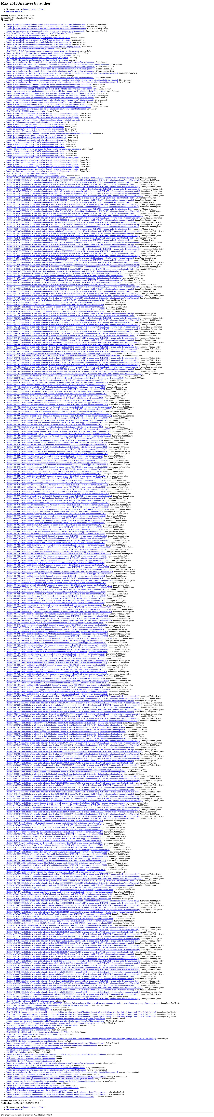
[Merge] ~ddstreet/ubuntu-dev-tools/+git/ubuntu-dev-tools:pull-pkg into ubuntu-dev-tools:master (43, 149)
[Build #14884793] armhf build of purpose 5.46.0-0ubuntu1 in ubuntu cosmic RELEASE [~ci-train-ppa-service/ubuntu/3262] (55, 578)
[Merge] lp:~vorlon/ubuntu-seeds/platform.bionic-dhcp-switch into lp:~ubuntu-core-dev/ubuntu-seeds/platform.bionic (52, 89)
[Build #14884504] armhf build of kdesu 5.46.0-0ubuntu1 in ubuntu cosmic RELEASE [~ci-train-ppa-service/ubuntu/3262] (54, 440)
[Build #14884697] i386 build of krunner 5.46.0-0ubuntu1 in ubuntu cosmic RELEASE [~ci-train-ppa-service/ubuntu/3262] (55, 396)
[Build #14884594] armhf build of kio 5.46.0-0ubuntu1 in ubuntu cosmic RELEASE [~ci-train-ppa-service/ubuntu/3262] (53, 478)
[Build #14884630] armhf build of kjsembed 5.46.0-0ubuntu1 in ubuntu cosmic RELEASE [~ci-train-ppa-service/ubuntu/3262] (56, 491)
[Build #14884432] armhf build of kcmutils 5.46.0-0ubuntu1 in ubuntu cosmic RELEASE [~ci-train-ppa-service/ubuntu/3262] (55, 389)
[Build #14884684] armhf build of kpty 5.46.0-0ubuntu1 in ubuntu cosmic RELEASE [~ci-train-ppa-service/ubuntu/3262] (54, 527)
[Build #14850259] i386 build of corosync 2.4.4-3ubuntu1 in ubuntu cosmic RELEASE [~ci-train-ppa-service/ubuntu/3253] (55, 302)
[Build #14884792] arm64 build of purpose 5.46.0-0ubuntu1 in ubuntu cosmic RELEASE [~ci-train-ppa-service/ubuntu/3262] (55, 576)
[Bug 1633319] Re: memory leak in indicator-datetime (27, 35)
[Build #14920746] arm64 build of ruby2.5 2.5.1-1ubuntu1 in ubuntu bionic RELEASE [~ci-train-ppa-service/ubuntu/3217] (54, 830)
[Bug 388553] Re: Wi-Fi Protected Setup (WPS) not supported (30, 1056)
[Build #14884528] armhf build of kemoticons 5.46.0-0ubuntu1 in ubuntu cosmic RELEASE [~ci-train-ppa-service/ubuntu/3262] (56, 449)
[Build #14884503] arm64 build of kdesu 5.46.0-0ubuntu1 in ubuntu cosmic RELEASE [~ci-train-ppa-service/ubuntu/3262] (55, 438)
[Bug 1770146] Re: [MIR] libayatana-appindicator (26, 111)
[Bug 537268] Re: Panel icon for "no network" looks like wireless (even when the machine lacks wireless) (48, 1005)
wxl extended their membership (18, 1050)
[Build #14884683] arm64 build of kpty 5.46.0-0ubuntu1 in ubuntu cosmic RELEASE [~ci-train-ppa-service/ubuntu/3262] (54, 525)
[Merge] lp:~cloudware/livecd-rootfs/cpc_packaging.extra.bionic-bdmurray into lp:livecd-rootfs (43, 120)
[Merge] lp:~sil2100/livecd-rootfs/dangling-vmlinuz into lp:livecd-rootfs (34, 1048)
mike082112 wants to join (16, 1052)
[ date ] (41, 9)
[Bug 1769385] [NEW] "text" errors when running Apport (29, 1010)
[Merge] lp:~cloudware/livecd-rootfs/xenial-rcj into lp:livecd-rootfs (32, 75)
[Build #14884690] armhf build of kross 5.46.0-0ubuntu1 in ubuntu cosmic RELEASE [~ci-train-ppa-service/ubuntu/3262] (54, 531)
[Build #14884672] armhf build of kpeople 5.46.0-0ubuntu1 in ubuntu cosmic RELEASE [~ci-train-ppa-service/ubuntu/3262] (55, 523)
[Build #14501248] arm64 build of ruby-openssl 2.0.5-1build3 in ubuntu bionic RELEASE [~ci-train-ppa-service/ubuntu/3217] (56, 870)
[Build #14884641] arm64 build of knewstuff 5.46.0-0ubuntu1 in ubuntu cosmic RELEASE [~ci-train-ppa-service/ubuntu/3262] (56, 498)
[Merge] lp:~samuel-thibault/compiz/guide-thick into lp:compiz (30, 1083)
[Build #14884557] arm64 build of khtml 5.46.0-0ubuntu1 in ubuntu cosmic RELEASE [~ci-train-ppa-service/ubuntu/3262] (54, 458)
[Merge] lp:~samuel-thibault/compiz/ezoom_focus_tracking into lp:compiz (35, 1085)
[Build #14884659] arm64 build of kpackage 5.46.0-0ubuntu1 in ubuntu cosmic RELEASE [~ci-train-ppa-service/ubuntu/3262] (56, 514)
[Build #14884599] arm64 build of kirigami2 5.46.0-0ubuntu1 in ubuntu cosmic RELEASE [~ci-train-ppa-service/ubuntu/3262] (56, 476)
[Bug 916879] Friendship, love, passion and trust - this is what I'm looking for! (37, 1090)
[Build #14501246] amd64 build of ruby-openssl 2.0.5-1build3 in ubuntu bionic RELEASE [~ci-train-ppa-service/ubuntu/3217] (56, 861)
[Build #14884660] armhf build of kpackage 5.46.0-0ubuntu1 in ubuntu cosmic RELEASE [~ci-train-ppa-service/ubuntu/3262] (56, 516)
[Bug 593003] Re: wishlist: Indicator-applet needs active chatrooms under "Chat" (38, 1032)
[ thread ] (26, 9)
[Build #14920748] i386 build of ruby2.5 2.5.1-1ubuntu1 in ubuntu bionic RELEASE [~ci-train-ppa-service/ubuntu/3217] (54, 825)
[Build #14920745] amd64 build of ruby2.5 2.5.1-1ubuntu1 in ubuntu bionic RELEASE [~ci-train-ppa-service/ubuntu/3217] (55, 827)
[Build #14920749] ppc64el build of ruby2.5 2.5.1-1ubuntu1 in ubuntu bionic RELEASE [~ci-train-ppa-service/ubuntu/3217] (55, 823)
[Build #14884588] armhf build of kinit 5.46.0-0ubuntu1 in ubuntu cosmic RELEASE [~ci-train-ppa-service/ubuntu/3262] (54, 471)
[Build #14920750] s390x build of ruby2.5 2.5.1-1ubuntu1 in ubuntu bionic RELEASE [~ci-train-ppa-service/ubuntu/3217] (54, 821)
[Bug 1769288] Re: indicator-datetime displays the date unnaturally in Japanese (37, 58)
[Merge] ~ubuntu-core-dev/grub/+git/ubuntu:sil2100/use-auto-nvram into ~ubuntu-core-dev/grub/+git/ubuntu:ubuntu (51, 1045)
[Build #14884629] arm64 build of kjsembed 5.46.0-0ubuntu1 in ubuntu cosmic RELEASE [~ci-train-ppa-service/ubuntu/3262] (56, 487)
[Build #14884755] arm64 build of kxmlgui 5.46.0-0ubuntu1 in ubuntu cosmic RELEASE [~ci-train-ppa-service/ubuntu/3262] (55, 565)
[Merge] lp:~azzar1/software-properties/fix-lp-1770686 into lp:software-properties (38, 38)
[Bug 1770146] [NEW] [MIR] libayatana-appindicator (27, 1008)
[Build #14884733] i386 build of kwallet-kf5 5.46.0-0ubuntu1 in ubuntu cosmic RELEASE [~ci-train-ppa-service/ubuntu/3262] (56, 391)
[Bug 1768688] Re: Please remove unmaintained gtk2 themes (30, 49)
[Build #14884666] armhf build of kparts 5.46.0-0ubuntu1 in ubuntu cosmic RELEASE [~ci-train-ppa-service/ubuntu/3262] (54, 511)
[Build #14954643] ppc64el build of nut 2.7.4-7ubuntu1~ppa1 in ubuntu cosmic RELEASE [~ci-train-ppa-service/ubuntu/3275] (56, 996)
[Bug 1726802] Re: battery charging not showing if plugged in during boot (35, 176)
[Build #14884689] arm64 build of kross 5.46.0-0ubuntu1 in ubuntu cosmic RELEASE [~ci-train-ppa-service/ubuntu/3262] (54, 529)
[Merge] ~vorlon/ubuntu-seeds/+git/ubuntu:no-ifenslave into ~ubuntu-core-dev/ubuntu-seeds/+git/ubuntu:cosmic (50, 98)
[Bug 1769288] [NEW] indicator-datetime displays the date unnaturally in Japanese (38, 55)
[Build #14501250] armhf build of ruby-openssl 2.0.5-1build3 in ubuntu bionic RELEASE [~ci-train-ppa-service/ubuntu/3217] (56, 872)
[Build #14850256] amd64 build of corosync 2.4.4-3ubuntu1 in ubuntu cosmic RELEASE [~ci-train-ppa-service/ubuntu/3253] (55, 307)
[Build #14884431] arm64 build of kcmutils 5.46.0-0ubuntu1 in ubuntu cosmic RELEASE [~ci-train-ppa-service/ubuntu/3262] (56, 385)
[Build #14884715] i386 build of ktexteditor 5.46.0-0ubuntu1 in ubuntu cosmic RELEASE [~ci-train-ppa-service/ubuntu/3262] (56, 387)
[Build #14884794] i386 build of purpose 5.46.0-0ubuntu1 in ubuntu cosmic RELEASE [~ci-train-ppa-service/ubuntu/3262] (55, 411)
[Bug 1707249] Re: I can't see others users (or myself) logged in (31, 173)
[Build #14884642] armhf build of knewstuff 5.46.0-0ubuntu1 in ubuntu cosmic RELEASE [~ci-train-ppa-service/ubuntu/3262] (56, 500)
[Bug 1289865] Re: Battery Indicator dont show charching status (31, 1041)
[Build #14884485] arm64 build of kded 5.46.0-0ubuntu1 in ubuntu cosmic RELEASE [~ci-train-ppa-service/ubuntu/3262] (54, 422)
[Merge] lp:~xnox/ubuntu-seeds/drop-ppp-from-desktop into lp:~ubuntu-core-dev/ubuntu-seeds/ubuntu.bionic (49, 84)
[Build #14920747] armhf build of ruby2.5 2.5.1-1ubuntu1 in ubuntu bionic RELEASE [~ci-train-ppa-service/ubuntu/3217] (54, 832)
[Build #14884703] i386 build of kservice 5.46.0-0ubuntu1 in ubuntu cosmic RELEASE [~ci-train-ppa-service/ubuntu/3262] (55, 380)
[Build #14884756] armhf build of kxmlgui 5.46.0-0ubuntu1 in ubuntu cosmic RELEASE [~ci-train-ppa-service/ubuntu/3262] (55, 563)
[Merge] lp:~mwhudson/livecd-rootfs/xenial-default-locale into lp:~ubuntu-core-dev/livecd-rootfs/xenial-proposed (50, 62)
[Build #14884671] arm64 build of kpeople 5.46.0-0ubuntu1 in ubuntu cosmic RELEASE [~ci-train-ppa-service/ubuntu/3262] (55, 520)
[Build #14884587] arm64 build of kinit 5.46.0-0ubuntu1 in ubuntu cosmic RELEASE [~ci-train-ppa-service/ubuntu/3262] (54, 469)
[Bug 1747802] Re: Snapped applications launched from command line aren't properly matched (43, 46)
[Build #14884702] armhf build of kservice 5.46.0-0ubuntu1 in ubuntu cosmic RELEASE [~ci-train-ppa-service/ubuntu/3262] (55, 534)
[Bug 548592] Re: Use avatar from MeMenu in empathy (28, 1030)
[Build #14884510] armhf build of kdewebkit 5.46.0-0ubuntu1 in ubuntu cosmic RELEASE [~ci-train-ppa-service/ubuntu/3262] (56, 445)
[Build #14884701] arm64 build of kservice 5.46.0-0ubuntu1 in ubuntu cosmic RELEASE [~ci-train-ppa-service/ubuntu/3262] (55, 543)
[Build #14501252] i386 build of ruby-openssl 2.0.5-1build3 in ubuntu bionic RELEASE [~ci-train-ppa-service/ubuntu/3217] (55, 867)
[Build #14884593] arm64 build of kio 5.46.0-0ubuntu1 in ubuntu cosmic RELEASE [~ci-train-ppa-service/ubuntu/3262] (53, 474)
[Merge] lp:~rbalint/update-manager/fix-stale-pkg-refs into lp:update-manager (36, 122)
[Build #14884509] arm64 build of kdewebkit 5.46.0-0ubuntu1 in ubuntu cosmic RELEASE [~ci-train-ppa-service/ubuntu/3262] (56, 442)
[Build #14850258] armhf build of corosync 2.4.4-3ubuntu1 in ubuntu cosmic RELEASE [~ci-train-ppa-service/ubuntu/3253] (55, 311)
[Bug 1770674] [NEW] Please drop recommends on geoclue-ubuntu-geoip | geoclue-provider (42, 51)
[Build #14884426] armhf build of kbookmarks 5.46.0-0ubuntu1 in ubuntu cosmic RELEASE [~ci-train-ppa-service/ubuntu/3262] (57, 382)
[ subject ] (34, 9)
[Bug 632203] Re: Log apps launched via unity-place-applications (32, 1034)
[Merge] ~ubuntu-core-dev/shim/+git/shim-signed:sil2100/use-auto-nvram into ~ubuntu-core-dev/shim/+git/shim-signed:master (55, 1019)
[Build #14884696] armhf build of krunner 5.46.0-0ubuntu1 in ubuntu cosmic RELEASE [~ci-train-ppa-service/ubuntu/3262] (55, 551)
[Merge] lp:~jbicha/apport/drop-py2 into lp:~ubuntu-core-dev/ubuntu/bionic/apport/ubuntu (41, 53)
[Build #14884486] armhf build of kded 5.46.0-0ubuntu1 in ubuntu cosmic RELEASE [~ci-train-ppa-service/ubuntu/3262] (54, 425)
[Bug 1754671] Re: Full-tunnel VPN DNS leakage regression (30, 1001)
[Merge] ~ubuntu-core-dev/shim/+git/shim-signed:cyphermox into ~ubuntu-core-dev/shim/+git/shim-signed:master (50, 93)
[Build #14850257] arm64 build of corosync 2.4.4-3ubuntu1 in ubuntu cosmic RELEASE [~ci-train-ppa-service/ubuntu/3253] (55, 309)
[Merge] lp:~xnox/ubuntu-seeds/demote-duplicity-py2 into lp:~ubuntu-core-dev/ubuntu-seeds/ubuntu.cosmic (48, 107)
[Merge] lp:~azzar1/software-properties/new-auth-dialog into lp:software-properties (38, 42)
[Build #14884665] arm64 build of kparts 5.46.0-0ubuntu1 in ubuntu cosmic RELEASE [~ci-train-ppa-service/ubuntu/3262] (55, 518)
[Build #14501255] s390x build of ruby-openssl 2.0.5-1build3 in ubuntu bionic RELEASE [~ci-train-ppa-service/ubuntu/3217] (56, 863)
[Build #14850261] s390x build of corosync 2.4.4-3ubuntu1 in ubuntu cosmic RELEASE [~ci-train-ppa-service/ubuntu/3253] (55, 300)
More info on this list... (15, 11)
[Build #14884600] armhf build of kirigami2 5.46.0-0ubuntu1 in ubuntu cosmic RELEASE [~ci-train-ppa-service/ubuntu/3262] (56, 480)
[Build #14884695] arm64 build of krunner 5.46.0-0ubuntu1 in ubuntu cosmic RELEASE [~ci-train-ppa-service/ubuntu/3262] (55, 545)
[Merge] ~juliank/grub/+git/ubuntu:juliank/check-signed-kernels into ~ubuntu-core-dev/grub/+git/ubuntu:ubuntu (50, 78)
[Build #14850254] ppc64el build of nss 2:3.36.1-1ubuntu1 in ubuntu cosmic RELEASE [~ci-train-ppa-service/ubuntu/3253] (55, 305)
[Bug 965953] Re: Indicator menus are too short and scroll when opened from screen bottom (42, 1025)
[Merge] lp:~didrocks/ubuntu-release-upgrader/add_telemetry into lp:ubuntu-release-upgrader (42, 113)
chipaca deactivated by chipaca (18, 1036)
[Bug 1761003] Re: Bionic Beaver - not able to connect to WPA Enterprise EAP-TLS (39, 33)
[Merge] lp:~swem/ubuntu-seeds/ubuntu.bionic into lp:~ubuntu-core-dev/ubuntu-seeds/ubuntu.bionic (45, 26)
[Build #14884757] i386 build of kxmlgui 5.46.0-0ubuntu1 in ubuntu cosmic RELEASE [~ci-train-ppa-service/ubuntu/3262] (55, 398)
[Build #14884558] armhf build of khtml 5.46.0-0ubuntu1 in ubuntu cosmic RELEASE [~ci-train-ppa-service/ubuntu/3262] (54, 456)
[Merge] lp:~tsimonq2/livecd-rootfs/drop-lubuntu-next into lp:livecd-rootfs (35, 124)
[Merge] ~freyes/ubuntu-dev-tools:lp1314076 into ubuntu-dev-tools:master (35, 142)
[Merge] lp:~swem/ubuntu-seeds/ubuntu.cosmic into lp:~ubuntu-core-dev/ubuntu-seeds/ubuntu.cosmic (46, 24)
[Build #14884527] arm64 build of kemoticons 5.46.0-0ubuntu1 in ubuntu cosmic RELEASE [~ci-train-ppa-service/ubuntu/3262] (57, 447)
